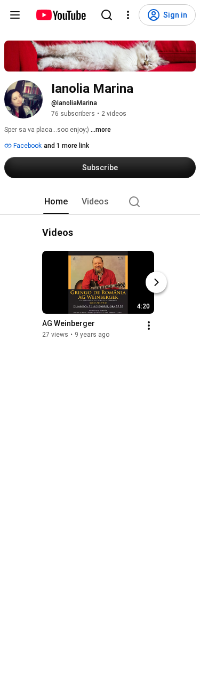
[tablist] (100, 202)
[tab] (56, 202)
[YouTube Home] (60, 15)
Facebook (27, 145)
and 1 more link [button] (66, 145)
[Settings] (128, 15)
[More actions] (148, 325)
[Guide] (15, 15)
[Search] (106, 15)
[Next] (156, 282)
